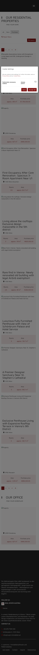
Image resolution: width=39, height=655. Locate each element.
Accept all (32, 89)
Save (24, 89)
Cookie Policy (17, 76)
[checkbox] (35, 81)
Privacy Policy (5, 76)
